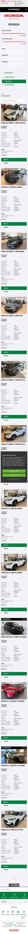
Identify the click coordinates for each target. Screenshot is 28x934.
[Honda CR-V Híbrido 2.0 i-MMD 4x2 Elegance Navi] (14, 433)
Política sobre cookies (11, 924)
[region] (14, 467)
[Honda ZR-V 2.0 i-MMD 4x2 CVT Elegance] (14, 755)
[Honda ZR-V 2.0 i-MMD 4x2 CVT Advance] (14, 690)
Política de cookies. (7, 466)
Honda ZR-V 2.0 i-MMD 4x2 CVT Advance (12, 701)
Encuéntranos (4, 897)
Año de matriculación (7, 39)
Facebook (8, 914)
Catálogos (24, 897)
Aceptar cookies (14, 475)
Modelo (4, 48)
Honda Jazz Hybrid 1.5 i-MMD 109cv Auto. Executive (14, 123)
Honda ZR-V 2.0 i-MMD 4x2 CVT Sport (12, 830)
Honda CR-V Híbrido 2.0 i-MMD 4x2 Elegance (14, 380)
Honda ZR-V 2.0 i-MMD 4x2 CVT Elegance (13, 765)
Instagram (18, 914)
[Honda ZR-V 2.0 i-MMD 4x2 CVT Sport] (14, 819)
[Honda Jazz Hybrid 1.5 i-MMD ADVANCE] (14, 241)
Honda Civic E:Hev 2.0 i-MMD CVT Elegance (13, 637)
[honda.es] (14, 10)
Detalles (6, 159)
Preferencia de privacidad (20, 926)
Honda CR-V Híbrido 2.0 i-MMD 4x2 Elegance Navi (14, 444)
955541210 (18, 5)
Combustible (5, 61)
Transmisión (5, 55)
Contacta (20, 924)
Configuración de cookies (14, 479)
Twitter (3, 914)
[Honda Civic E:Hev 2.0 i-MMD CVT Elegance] (14, 626)
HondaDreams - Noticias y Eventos (24, 916)
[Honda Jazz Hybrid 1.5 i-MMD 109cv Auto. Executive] (14, 112)
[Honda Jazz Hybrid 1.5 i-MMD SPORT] (14, 305)
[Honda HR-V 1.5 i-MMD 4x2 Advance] (14, 176)
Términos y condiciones (8, 922)
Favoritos (6, 163)
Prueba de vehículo (14, 897)
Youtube (13, 914)
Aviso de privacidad (20, 922)
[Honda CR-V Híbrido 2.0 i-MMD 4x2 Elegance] (14, 369)
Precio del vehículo (6, 30)
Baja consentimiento (7, 926)
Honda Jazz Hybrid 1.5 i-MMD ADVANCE (12, 251)
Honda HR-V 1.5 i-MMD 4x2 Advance (11, 187)
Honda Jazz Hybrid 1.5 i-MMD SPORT (12, 316)
